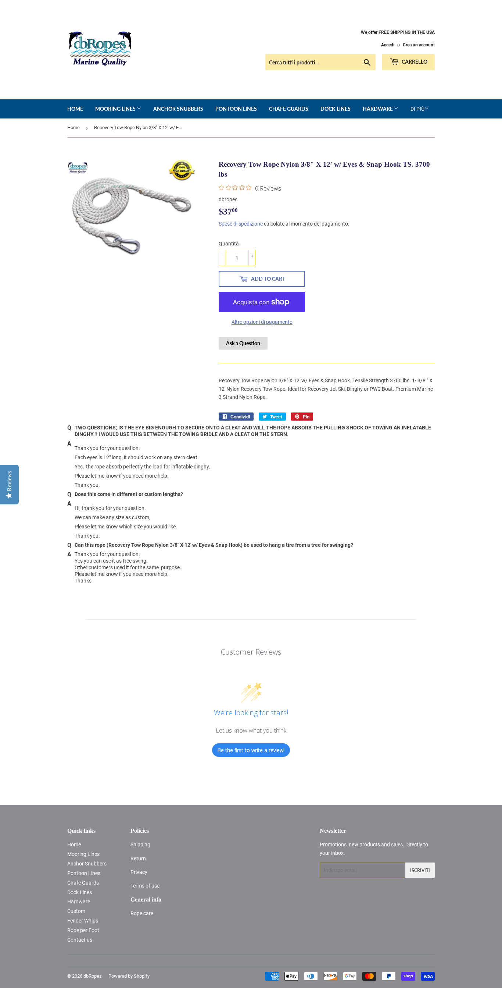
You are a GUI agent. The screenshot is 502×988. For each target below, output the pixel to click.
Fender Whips (82, 921)
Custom (76, 911)
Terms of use (144, 886)
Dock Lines (335, 109)
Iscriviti (420, 870)
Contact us (79, 940)
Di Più (417, 109)
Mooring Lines (116, 109)
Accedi (387, 44)
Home (75, 109)
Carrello (414, 62)
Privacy (138, 872)
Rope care (141, 913)
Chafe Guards (288, 109)
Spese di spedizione (241, 224)
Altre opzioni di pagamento (262, 322)
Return (138, 858)
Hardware (378, 109)
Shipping (140, 844)
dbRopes (92, 976)
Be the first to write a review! (251, 750)
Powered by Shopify (129, 976)
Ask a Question (243, 343)
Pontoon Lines (236, 109)
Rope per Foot (83, 930)
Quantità (229, 244)
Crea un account (419, 44)
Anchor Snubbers (178, 109)
